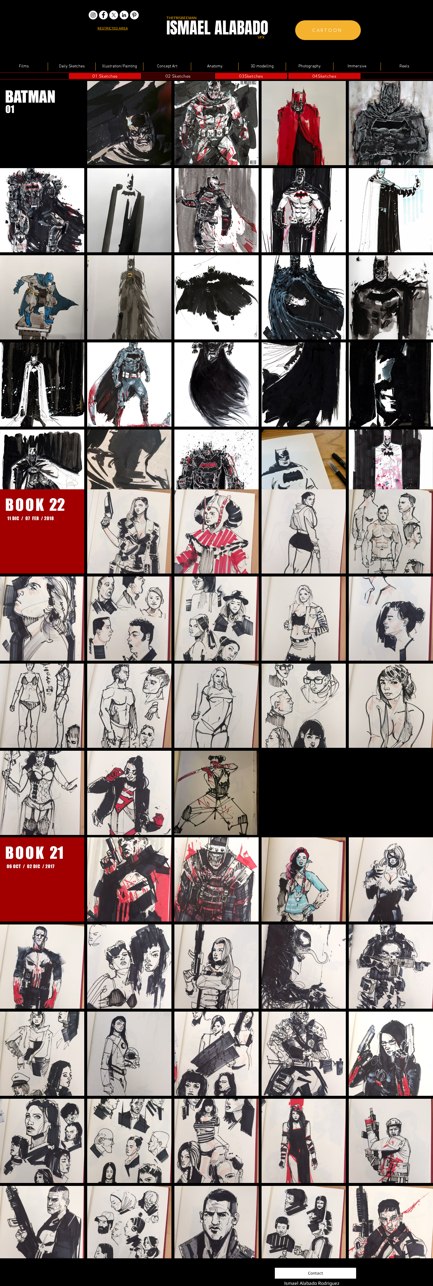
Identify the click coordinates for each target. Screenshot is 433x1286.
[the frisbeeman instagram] (93, 15)
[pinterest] (134, 15)
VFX (261, 37)
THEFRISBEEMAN (181, 18)
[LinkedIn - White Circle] (124, 15)
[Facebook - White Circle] (103, 15)
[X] (113, 15)
